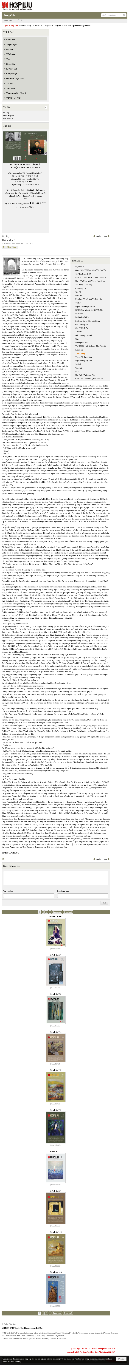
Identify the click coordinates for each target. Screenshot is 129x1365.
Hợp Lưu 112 (56, 1110)
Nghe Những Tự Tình (83, 361)
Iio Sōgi (6, 113)
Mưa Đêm (79, 314)
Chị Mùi (78, 368)
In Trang (3, 859)
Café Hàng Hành (81, 288)
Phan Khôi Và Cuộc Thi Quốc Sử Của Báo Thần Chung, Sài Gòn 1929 (92, 277)
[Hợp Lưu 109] (55, 1249)
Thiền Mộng (80, 353)
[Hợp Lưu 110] (55, 1208)
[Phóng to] (7, 236)
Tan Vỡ (78, 292)
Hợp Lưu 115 (56, 994)
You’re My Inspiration (83, 357)
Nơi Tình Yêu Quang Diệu (85, 375)
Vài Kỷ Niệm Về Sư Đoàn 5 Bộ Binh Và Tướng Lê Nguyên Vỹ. (92, 346)
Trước (98, 236)
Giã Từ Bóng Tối (81, 324)
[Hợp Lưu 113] (55, 1087)
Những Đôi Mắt (81, 343)
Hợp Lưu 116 (56, 955)
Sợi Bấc (78, 364)
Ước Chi (78, 296)
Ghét (77, 339)
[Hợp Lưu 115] (55, 1010)
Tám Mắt (78, 332)
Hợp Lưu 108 (56, 1272)
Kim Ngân (79, 350)
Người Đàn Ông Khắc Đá (85, 306)
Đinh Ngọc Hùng (9, 247)
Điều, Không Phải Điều (84, 335)
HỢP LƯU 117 (55, 916)
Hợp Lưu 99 (77, 261)
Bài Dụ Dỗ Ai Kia (82, 317)
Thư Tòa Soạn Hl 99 (83, 274)
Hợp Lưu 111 (56, 1151)
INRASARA (8, 118)
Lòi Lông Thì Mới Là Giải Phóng (87, 321)
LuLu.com (40, 190)
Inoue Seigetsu (8, 115)
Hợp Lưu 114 (56, 1032)
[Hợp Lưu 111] (55, 1168)
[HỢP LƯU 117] (55, 932)
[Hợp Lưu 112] (55, 1127)
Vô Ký (78, 303)
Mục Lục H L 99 (81, 267)
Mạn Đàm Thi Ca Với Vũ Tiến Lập (88, 299)
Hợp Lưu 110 (56, 1191)
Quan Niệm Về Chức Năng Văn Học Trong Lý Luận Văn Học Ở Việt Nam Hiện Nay (92, 270)
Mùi (77, 371)
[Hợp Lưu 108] (55, 1289)
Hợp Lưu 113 (56, 1070)
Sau (105, 236)
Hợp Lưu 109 (56, 1232)
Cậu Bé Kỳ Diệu (81, 328)
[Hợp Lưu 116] (55, 971)
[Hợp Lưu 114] (55, 1048)
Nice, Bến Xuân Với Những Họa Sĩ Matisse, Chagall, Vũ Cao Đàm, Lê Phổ (92, 281)
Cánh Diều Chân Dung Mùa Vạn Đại (89, 379)
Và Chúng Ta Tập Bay (83, 285)
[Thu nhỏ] (3, 236)
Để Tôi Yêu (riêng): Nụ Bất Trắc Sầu (89, 310)
